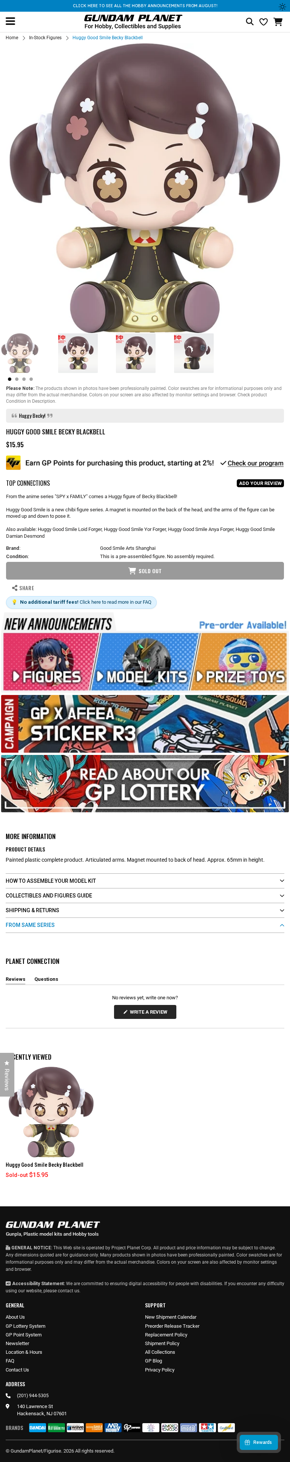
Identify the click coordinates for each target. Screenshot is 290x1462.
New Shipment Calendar (170, 1317)
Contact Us (17, 1370)
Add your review (260, 483)
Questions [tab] (46, 980)
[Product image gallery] (145, 188)
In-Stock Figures (45, 37)
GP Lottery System (25, 1326)
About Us (15, 1317)
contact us (68, 1290)
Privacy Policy (159, 1370)
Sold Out (150, 571)
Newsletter (17, 1343)
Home (12, 37)
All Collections (160, 1352)
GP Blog (153, 1361)
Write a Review (150, 1014)
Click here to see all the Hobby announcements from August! (145, 5)
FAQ (10, 1361)
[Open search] (250, 22)
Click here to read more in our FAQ (115, 602)
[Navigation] (10, 21)
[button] (278, 22)
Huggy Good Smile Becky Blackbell (44, 1165)
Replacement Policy (166, 1335)
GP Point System (24, 1335)
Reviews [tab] (15, 980)
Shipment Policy (162, 1343)
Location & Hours (24, 1352)
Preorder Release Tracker (172, 1326)
